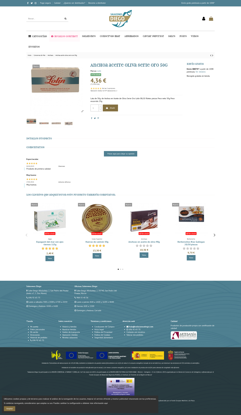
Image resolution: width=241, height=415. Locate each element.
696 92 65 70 (134, 329)
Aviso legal (99, 329)
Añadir (112, 108)
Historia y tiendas (69, 326)
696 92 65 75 (34, 297)
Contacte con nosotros (135, 332)
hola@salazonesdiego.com (141, 326)
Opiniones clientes (70, 335)
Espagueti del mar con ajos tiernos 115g (49, 243)
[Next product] (212, 55)
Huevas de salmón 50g (96, 241)
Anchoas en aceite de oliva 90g (144, 241)
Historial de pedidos (38, 337)
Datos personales (37, 329)
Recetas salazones (70, 337)
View (50, 258)
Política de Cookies (102, 335)
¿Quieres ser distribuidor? (75, 3)
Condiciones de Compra (104, 326)
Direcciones (35, 335)
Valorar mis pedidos (134, 335)
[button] (37, 36)
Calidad (57, 3)
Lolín (99, 71)
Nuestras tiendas (69, 329)
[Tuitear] (95, 118)
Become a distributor (97, 3)
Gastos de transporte (71, 332)
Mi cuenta (34, 326)
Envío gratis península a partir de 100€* (198, 3)
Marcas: (94, 71)
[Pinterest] (98, 118)
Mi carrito (34, 332)
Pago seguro (45, 3)
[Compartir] (91, 118)
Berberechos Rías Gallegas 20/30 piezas (191, 243)
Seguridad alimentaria (103, 337)
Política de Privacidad (103, 332)
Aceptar (9, 408)
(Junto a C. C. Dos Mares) (36, 293)
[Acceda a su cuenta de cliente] (203, 18)
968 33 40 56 (82, 297)
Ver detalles (201, 71)
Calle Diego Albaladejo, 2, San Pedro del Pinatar (48, 290)
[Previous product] (211, 55)
